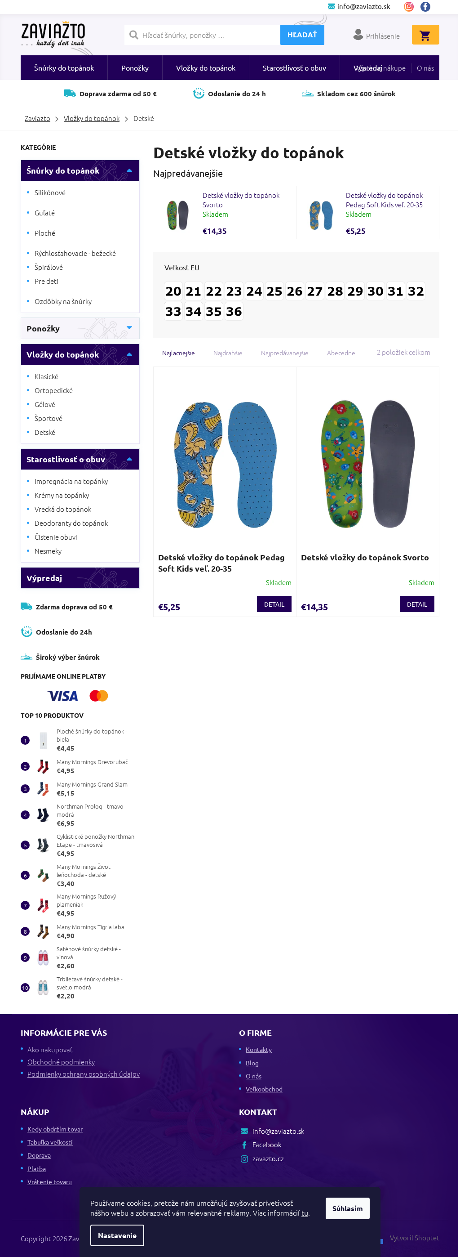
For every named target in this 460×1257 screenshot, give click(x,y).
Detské (45, 432)
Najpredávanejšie (285, 352)
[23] (234, 289)
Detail (274, 604)
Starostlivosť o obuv (66, 459)
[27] (315, 289)
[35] (214, 309)
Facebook (428, 7)
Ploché (45, 232)
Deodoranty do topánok (71, 523)
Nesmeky (48, 550)
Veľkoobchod (264, 1089)
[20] (173, 289)
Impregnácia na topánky (71, 481)
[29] (355, 289)
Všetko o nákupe (381, 67)
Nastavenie (117, 1235)
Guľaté (45, 212)
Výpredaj (44, 578)
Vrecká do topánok (63, 509)
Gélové (45, 404)
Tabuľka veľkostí (50, 1142)
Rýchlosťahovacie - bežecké (75, 253)
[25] (274, 289)
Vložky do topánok (63, 354)
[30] (376, 289)
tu (304, 1212)
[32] (416, 289)
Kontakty (259, 1049)
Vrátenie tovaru (49, 1181)
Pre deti (46, 281)
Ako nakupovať (50, 1049)
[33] (173, 309)
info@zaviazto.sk (278, 1131)
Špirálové (49, 267)
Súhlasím (347, 1208)
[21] (194, 289)
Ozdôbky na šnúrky (63, 301)
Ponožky (43, 328)
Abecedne (341, 352)
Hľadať (302, 34)
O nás (425, 67)
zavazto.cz (409, 7)
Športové (48, 418)
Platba (36, 1168)
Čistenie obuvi (56, 536)
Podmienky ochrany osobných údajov (83, 1073)
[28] (335, 289)
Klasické (46, 376)
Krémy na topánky (62, 495)
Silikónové (50, 192)
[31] (396, 289)
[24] (254, 289)
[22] (214, 289)
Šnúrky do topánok (63, 170)
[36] (234, 309)
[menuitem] (64, 67)
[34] (194, 309)
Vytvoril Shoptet (414, 1237)
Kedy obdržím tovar (55, 1129)
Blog (252, 1063)
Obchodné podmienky (61, 1061)
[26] (295, 289)
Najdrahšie (228, 352)
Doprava (39, 1155)
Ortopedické (54, 390)
